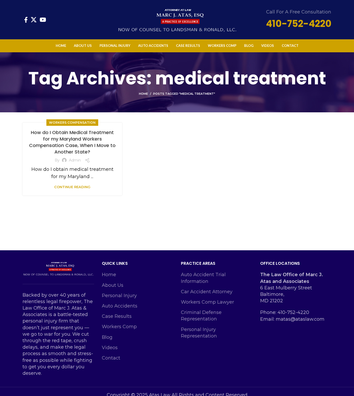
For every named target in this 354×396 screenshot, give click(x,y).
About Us (112, 285)
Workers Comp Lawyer (207, 302)
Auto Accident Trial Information (203, 278)
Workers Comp (119, 326)
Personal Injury (119, 295)
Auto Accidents (119, 306)
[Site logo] (177, 19)
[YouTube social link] (43, 19)
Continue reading (72, 187)
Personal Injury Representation (199, 333)
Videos (110, 347)
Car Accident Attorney (206, 292)
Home (143, 94)
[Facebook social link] (26, 19)
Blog (107, 337)
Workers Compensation (72, 122)
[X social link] (33, 19)
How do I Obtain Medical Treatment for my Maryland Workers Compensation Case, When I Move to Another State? (72, 142)
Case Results (117, 316)
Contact (111, 358)
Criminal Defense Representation (201, 316)
